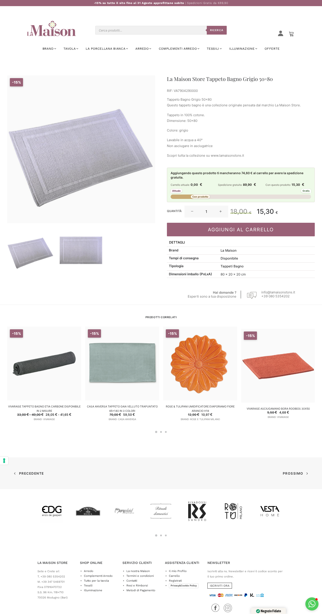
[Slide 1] (30, 250)
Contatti (131, 580)
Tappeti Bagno (232, 266)
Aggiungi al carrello (241, 229)
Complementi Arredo (98, 575)
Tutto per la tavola (96, 580)
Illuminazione (93, 590)
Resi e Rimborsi (137, 585)
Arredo (88, 571)
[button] (192, 211)
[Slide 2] (81, 250)
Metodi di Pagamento (140, 590)
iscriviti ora (220, 585)
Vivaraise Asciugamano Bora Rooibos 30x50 (278, 408)
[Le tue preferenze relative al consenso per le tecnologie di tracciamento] (4, 460)
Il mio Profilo (178, 571)
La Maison (229, 250)
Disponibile (229, 258)
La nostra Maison (138, 571)
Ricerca (216, 30)
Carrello (174, 575)
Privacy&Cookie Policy (184, 585)
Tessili (88, 585)
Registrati (175, 580)
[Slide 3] (165, 432)
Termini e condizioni (140, 575)
